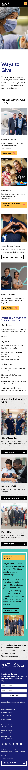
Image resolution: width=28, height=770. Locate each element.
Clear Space (10, 758)
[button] (23, 3)
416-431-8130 (13, 329)
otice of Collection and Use (12, 702)
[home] (6, 4)
